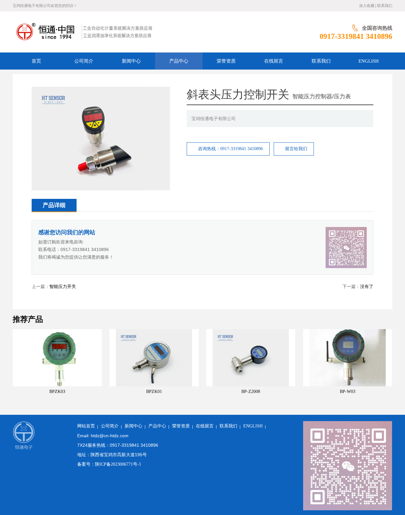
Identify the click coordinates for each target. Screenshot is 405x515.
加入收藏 (366, 5)
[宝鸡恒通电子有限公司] (154, 31)
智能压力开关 (62, 286)
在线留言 (205, 426)
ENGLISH (253, 426)
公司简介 (110, 426)
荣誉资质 (181, 426)
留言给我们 (296, 148)
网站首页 (86, 426)
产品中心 (157, 426)
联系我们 (384, 5)
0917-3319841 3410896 (356, 36)
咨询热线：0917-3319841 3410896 (230, 148)
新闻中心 (133, 426)
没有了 (366, 286)
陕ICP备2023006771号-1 (118, 464)
